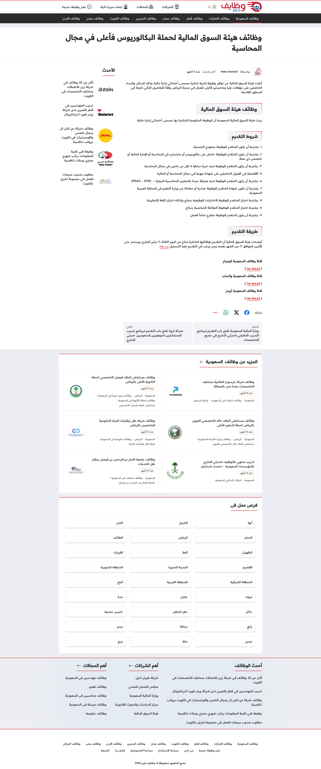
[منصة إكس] (236, 312)
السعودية (214, 361)
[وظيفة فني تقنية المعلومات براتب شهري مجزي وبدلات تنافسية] (87, 158)
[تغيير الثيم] (212, 7)
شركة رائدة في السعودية (228, 480)
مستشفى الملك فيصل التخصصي (137, 405)
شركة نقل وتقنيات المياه (142, 443)
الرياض (138, 395)
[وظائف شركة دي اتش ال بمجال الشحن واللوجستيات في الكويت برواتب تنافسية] (87, 135)
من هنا (164, 246)
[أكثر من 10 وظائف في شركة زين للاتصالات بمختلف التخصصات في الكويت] (87, 89)
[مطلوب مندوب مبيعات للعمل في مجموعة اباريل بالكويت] (87, 181)
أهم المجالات (94, 665)
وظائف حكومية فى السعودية (116, 439)
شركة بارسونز (201, 400)
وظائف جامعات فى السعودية (126, 477)
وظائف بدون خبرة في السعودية (114, 395)
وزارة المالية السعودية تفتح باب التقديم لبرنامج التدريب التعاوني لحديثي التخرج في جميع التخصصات (228, 335)
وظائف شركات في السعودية (226, 400)
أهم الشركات (146, 665)
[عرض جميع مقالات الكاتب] (257, 71)
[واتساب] (226, 312)
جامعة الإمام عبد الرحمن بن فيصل (137, 482)
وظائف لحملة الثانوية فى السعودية (136, 400)
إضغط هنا (253, 268)
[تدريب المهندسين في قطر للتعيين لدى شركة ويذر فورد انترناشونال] (87, 112)
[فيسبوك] (246, 312)
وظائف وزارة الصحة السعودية (214, 439)
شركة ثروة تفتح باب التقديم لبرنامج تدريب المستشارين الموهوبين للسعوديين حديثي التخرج (155, 335)
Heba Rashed (229, 71)
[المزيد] (215, 312)
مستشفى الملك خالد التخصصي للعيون (233, 443)
